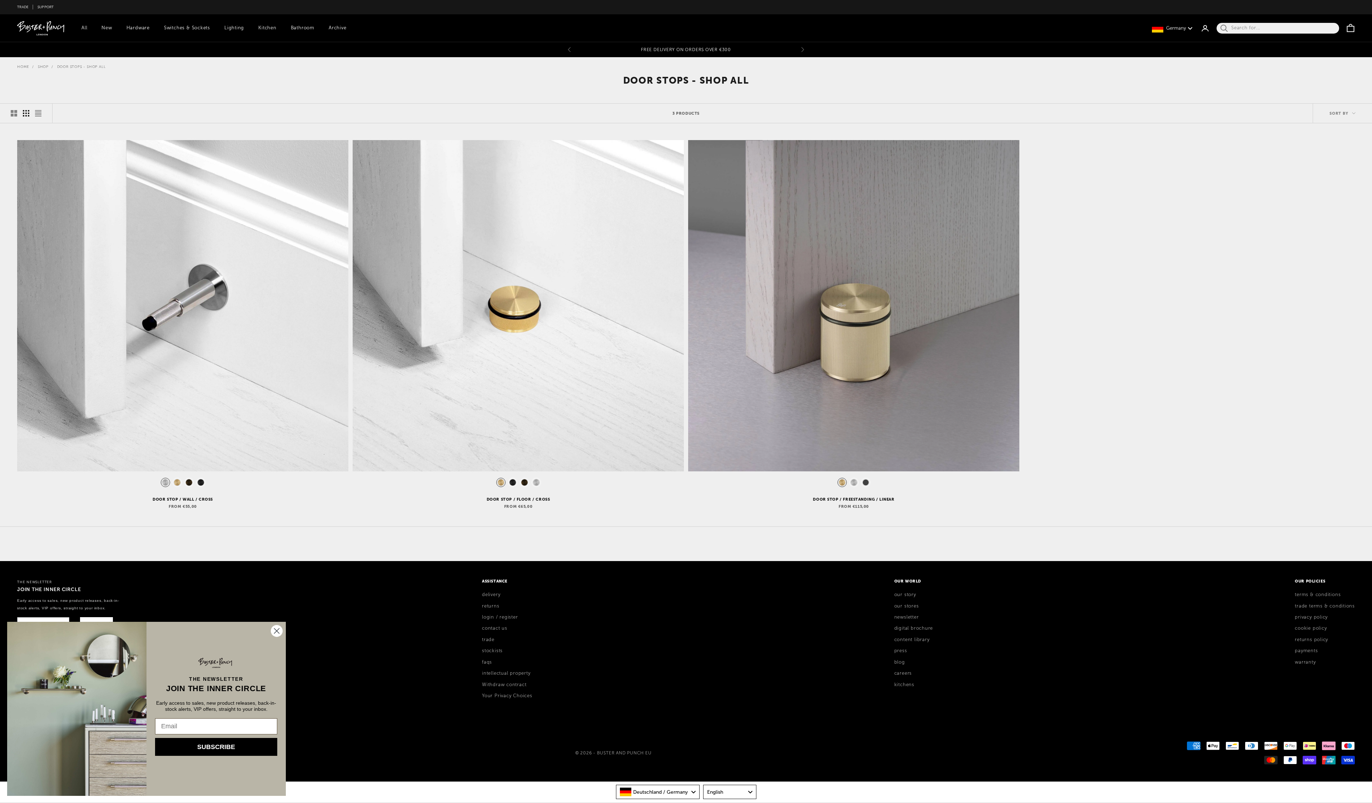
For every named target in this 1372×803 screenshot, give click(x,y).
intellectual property (506, 673)
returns (490, 606)
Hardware (138, 27)
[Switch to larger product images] (14, 113)
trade (488, 639)
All (84, 27)
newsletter (906, 617)
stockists (492, 650)
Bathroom (302, 27)
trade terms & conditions (1325, 606)
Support (46, 7)
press (900, 650)
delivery (491, 594)
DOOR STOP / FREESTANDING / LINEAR (853, 499)
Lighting (234, 27)
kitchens (904, 684)
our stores (906, 606)
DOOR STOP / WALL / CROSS (183, 499)
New (106, 27)
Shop (43, 67)
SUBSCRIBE (216, 746)
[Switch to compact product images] (38, 113)
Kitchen (267, 27)
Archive (337, 27)
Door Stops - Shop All (81, 67)
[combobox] (658, 792)
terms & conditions (1318, 594)
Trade (23, 7)
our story (905, 594)
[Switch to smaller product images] (26, 113)
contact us (494, 628)
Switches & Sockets (187, 27)
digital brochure (913, 628)
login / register (500, 617)
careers (903, 673)
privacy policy (1311, 617)
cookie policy (1311, 628)
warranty (1305, 662)
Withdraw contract (504, 684)
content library (912, 639)
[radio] (164, 482)
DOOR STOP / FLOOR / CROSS (518, 499)
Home (23, 67)
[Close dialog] (276, 631)
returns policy (1311, 639)
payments (1306, 650)
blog (899, 662)
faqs (487, 662)
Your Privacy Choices (507, 695)
